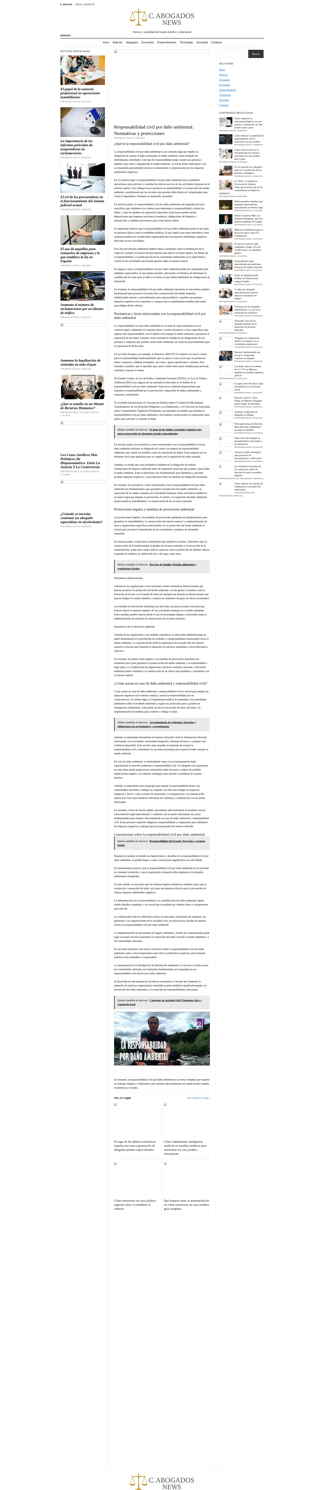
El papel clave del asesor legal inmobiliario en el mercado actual (248, 386)
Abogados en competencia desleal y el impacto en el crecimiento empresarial (246, 341)
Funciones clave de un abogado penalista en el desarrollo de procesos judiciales (245, 325)
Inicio (78, 4)
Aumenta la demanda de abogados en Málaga (245, 413)
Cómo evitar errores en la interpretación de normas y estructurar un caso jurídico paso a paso (247, 154)
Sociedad (202, 42)
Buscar (256, 53)
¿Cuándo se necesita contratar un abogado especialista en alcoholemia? (81, 518)
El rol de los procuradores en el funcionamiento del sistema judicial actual (82, 201)
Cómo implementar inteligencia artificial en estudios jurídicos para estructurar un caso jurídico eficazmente (185, 1147)
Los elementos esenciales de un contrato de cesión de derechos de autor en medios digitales (247, 471)
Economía (148, 42)
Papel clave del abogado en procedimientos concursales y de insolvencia (248, 441)
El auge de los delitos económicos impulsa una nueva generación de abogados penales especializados (135, 1145)
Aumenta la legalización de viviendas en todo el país (80, 362)
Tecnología (186, 42)
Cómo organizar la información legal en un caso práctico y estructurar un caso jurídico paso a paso (248, 123)
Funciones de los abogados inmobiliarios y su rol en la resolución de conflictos (247, 309)
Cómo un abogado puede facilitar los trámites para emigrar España (246, 278)
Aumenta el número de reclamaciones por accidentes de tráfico (81, 309)
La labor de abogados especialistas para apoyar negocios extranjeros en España (246, 294)
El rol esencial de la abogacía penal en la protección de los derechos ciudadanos (248, 170)
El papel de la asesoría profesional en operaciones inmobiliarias (80, 93)
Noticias (118, 42)
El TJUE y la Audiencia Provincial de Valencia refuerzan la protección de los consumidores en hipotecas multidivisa (241, 187)
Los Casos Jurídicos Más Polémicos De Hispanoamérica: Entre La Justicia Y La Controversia (80, 461)
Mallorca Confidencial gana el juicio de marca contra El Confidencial (248, 233)
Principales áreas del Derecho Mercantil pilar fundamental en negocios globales (248, 427)
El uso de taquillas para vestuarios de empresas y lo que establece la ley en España (80, 255)
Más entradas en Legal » (198, 1098)
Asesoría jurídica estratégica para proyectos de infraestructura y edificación (247, 455)
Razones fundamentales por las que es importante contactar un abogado (247, 355)
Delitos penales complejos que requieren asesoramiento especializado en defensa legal (248, 204)
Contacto (89, 4)
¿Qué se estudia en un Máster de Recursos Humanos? (82, 406)
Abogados (132, 42)
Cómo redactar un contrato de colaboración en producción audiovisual (248, 486)
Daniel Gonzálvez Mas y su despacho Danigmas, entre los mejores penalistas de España (248, 218)
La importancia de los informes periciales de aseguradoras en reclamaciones (76, 147)
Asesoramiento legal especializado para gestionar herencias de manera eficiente (248, 264)
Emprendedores (166, 42)
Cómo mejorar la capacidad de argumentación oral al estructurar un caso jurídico (248, 138)
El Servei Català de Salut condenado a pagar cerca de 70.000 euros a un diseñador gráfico (247, 248)
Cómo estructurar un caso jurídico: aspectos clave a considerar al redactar (135, 1204)
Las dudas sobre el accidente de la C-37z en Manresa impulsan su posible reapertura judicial (248, 371)
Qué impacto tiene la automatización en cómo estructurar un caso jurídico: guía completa (187, 1204)
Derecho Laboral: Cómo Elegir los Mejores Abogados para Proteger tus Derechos (248, 400)
